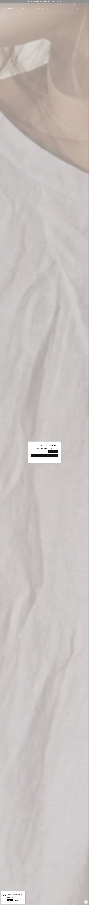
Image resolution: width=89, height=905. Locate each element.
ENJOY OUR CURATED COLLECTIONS (44, 456)
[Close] (24, 892)
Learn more (10, 897)
